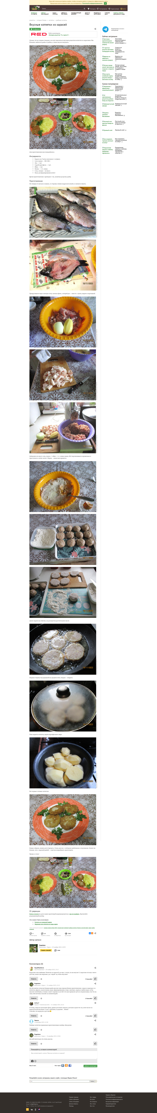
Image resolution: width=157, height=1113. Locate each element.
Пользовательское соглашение (114, 1097)
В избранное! (36, 29)
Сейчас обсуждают (74, 1101)
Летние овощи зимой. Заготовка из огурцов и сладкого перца (120, 67)
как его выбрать (74, 914)
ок (105, 3)
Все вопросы (93, 1101)
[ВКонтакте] (90, 933)
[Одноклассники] (92, 933)
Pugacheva (37, 983)
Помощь (71, 1106)
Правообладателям (111, 1104)
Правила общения (110, 1095)
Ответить (33, 979)
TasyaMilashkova (39, 968)
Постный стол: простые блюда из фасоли (120, 123)
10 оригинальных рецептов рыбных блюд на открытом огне (121, 97)
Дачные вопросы (73, 1104)
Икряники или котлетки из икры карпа (46, 924)
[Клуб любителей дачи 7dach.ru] (35, 8)
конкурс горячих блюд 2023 (50, 928)
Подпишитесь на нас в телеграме (117, 29)
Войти (124, 9)
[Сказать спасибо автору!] (95, 979)
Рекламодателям (110, 1106)
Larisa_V (36, 1003)
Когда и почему (34, 914)
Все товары (93, 1097)
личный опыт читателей (63, 928)
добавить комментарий (90, 1066)
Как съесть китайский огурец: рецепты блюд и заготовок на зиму (121, 76)
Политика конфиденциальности (114, 1099)
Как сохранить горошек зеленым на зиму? (121, 140)
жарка (89, 928)
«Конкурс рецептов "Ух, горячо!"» (59, 35)
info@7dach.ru (34, 1104)
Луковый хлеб (120, 130)
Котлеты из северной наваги (43, 922)
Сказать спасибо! (46, 950)
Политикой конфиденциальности (92, 3)
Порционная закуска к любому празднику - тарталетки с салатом (121, 150)
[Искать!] (84, 9)
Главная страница (73, 1097)
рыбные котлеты (73, 928)
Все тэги (92, 1106)
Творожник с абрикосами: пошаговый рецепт (119, 88)
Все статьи (93, 1104)
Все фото (92, 1099)
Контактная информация (112, 1101)
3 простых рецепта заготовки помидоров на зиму (119, 50)
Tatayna (36, 1020)
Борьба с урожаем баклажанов (119, 114)
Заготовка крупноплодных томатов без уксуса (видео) (120, 41)
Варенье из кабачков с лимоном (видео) (120, 58)
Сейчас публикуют (74, 1099)
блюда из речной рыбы (82, 928)
